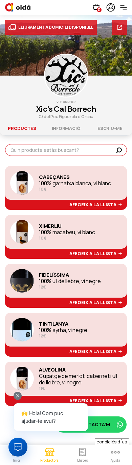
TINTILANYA (53, 324)
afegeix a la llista (93, 205)
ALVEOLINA (52, 370)
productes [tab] (22, 128)
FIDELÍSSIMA (54, 275)
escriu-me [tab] (110, 128)
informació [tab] (66, 128)
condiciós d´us (111, 442)
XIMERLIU (50, 226)
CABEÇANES (54, 177)
